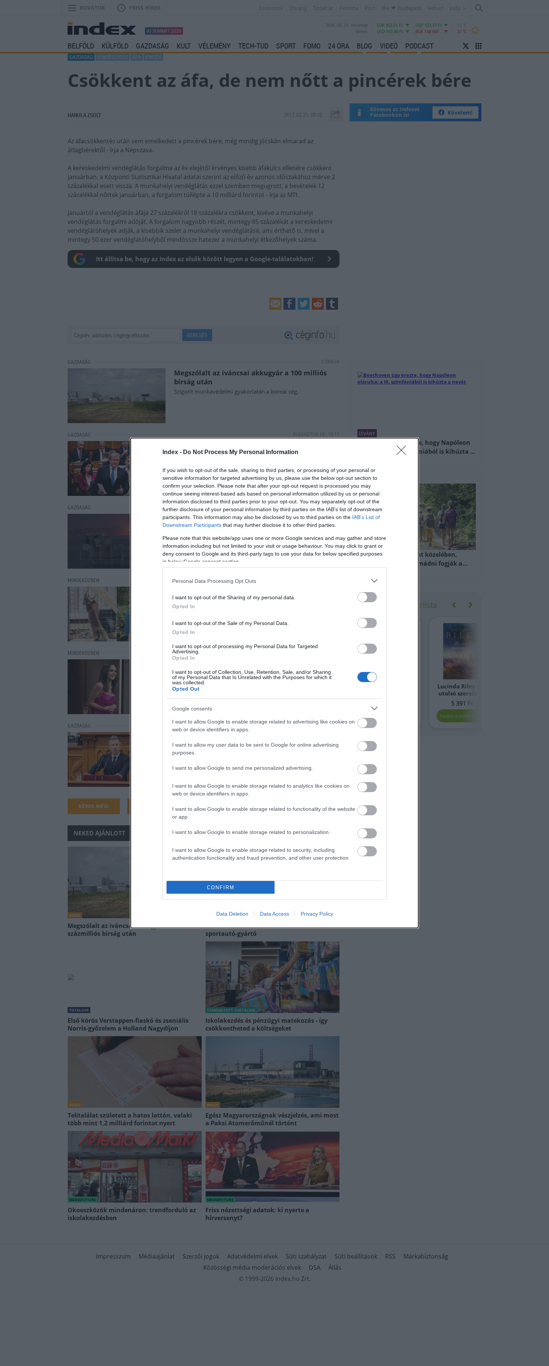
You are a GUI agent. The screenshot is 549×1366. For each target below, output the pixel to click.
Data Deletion (232, 914)
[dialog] (274, 683)
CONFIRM (221, 887)
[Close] (404, 453)
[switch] (367, 597)
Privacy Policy (317, 914)
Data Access (274, 914)
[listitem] (274, 581)
